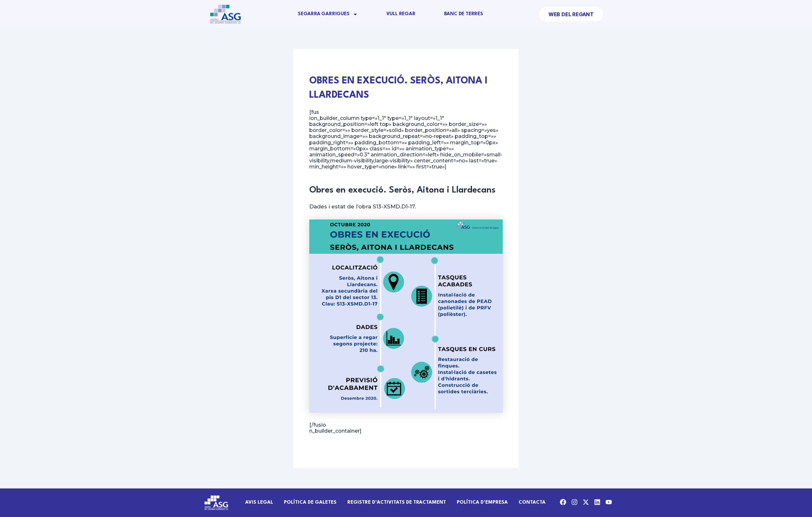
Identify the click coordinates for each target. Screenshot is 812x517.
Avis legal (259, 502)
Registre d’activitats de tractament (396, 502)
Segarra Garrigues (324, 14)
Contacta (532, 502)
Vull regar (401, 14)
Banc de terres (463, 14)
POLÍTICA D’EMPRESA (482, 502)
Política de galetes (310, 502)
